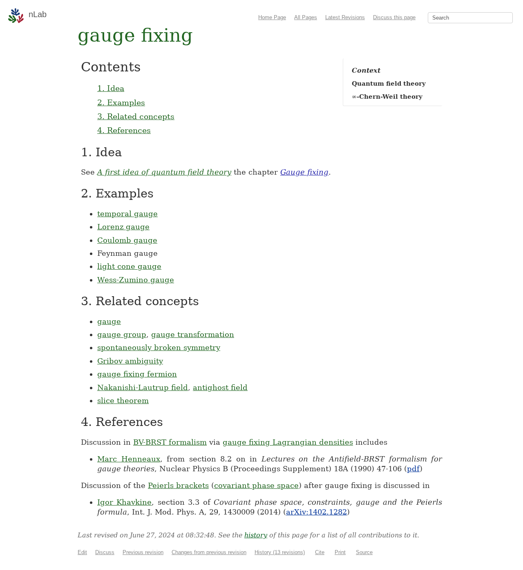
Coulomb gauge (127, 240)
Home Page (272, 17)
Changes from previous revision (209, 552)
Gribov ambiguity (130, 361)
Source (364, 552)
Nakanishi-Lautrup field (142, 387)
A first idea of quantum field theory (164, 172)
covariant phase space (256, 485)
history (255, 535)
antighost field (220, 387)
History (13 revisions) (280, 552)
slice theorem (123, 400)
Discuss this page (394, 17)
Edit (82, 552)
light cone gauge (129, 266)
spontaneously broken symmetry (158, 347)
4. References (124, 130)
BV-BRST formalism (170, 442)
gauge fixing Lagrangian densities (288, 442)
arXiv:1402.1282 (316, 512)
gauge (109, 321)
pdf (413, 468)
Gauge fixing (304, 172)
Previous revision (143, 552)
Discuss (104, 552)
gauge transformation (192, 334)
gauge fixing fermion (137, 374)
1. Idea (110, 88)
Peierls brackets (178, 485)
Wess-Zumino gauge (135, 279)
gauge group (121, 334)
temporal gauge (127, 213)
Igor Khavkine (124, 502)
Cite (319, 552)
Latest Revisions (345, 17)
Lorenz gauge (123, 226)
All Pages (305, 17)
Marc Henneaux (128, 459)
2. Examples (121, 102)
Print (340, 552)
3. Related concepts (135, 116)
